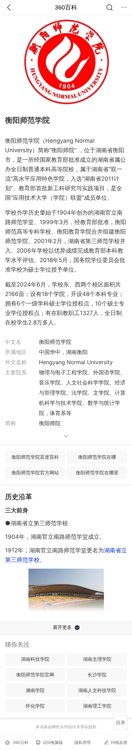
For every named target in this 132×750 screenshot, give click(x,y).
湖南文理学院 (97, 659)
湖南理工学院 (97, 706)
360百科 (66, 7)
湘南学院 (35, 690)
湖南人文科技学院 (97, 690)
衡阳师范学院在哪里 (97, 472)
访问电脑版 (53, 742)
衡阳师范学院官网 (35, 674)
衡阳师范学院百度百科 (35, 457)
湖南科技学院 (35, 659)
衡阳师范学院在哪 (97, 457)
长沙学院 (97, 674)
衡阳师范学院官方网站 (35, 472)
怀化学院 (35, 706)
